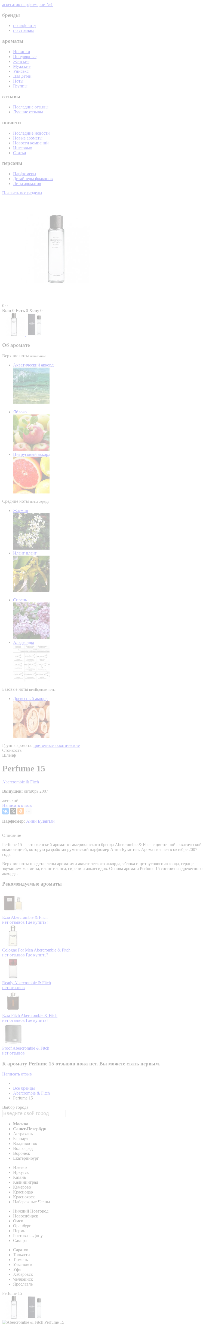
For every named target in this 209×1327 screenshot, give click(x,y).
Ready (8, 982)
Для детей (22, 76)
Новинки (21, 51)
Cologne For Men (18, 950)
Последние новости (31, 133)
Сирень (20, 600)
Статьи (19, 152)
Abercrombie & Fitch (20, 782)
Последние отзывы (30, 107)
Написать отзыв (17, 805)
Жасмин (20, 510)
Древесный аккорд (30, 698)
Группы (20, 86)
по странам (23, 30)
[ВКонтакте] (5, 811)
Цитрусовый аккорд (31, 454)
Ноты (18, 81)
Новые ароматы (27, 138)
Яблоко (20, 412)
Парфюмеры (24, 173)
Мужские (21, 66)
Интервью (22, 148)
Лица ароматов (27, 183)
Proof (7, 1048)
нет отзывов (13, 922)
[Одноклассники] (20, 811)
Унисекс (21, 71)
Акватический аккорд (33, 365)
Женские (21, 61)
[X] (13, 811)
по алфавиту (24, 25)
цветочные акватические (56, 745)
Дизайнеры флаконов (33, 178)
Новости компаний (31, 143)
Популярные (24, 56)
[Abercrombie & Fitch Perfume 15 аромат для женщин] (14, 334)
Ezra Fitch (11, 1015)
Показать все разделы (22, 192)
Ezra (6, 917)
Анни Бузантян (40, 821)
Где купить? (37, 922)
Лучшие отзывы (28, 112)
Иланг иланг (25, 553)
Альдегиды (23, 642)
